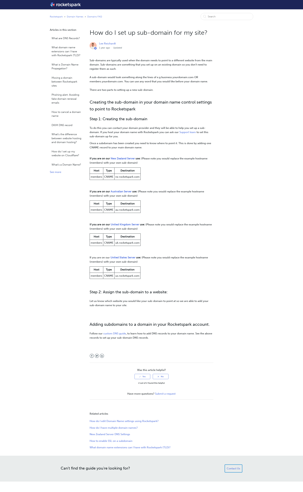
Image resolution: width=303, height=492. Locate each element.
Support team (187, 132)
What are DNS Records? (66, 38)
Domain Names (75, 16)
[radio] (142, 376)
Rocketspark (56, 16)
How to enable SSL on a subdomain (111, 441)
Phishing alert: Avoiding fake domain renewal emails (65, 98)
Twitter (97, 356)
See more (55, 172)
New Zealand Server (123, 158)
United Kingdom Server (125, 224)
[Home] (66, 5)
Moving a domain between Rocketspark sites (64, 81)
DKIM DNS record (62, 125)
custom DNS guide (114, 333)
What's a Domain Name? (66, 164)
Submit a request (165, 393)
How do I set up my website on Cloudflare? (65, 153)
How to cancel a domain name (66, 114)
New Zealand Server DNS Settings (110, 434)
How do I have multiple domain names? (114, 427)
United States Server (122, 257)
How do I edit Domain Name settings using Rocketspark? (124, 421)
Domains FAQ (94, 16)
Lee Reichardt (107, 43)
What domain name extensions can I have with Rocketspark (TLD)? (66, 51)
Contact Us (233, 468)
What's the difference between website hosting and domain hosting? (66, 138)
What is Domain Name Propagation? (65, 66)
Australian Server (121, 191)
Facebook (92, 356)
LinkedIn (102, 356)
